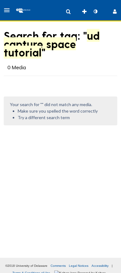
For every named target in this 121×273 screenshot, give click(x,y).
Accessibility (100, 265)
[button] (9, 10)
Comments (58, 265)
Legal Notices (78, 265)
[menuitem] (68, 11)
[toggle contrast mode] (95, 11)
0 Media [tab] (16, 67)
